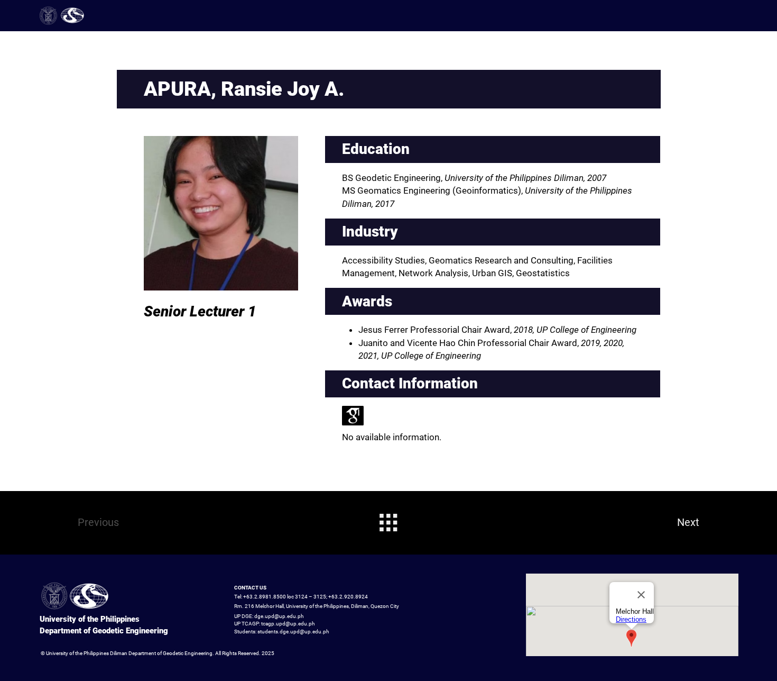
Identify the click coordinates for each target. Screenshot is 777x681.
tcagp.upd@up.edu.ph (288, 623)
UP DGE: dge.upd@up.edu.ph (269, 616)
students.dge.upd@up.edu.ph (293, 631)
